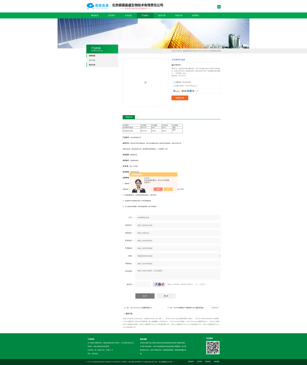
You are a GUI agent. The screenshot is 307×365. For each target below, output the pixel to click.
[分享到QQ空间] (182, 90)
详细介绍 (128, 117)
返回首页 (191, 361)
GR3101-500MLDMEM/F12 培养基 (207, 318)
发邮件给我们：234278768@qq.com (186, 86)
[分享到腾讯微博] (187, 90)
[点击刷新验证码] (159, 284)
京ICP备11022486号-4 (135, 362)
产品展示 (145, 15)
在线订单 (178, 15)
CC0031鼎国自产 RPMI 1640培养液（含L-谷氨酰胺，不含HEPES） (146, 321)
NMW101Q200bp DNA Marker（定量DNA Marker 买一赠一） (143, 318)
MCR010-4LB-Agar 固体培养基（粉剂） (179, 318)
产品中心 (179, 51)
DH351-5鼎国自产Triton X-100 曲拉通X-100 (186, 324)
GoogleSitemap (146, 362)
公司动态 (128, 15)
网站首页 (94, 15)
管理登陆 (216, 361)
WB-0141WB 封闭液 (177, 321)
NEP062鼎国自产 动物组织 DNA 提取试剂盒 (188, 308)
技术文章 (161, 15)
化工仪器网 (162, 362)
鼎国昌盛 (186, 51)
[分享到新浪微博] (185, 90)
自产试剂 (92, 60)
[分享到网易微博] (193, 90)
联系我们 (195, 15)
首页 (173, 51)
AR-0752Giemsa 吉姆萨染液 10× (141, 308)
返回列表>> (216, 308)
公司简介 (111, 15)
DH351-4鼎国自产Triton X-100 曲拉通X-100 (154, 324)
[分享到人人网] (190, 90)
